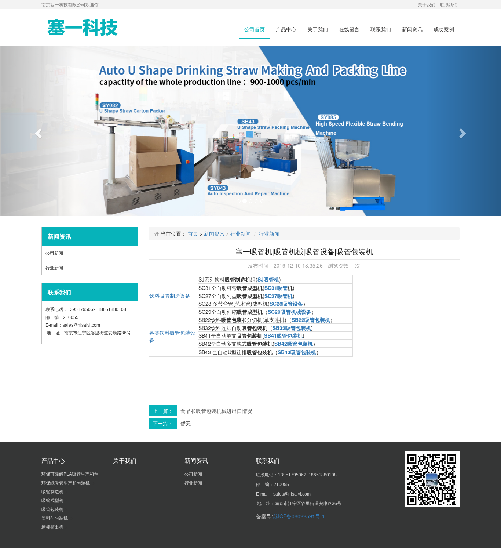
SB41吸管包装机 (283, 335)
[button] (37, 131)
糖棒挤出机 (53, 526)
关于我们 (426, 4)
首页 (193, 233)
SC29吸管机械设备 (289, 311)
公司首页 (254, 29)
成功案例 (444, 29)
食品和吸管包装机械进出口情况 (216, 410)
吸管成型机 (53, 500)
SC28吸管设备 (286, 303)
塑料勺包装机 (55, 518)
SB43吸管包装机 (297, 352)
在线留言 (349, 29)
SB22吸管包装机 (311, 319)
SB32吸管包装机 (292, 327)
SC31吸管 (276, 287)
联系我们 (449, 4)
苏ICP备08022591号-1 (299, 516)
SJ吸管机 (268, 279)
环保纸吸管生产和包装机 (66, 482)
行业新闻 (54, 267)
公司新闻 (54, 253)
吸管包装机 (53, 509)
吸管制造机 (53, 491)
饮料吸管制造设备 (169, 295)
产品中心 (286, 29)
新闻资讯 (412, 29)
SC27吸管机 (278, 296)
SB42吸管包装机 (293, 343)
